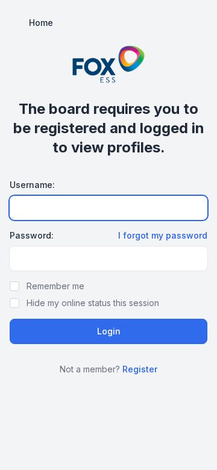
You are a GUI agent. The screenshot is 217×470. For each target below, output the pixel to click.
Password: (32, 235)
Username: (32, 185)
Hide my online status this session (93, 303)
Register (139, 369)
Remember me (55, 286)
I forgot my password (162, 235)
